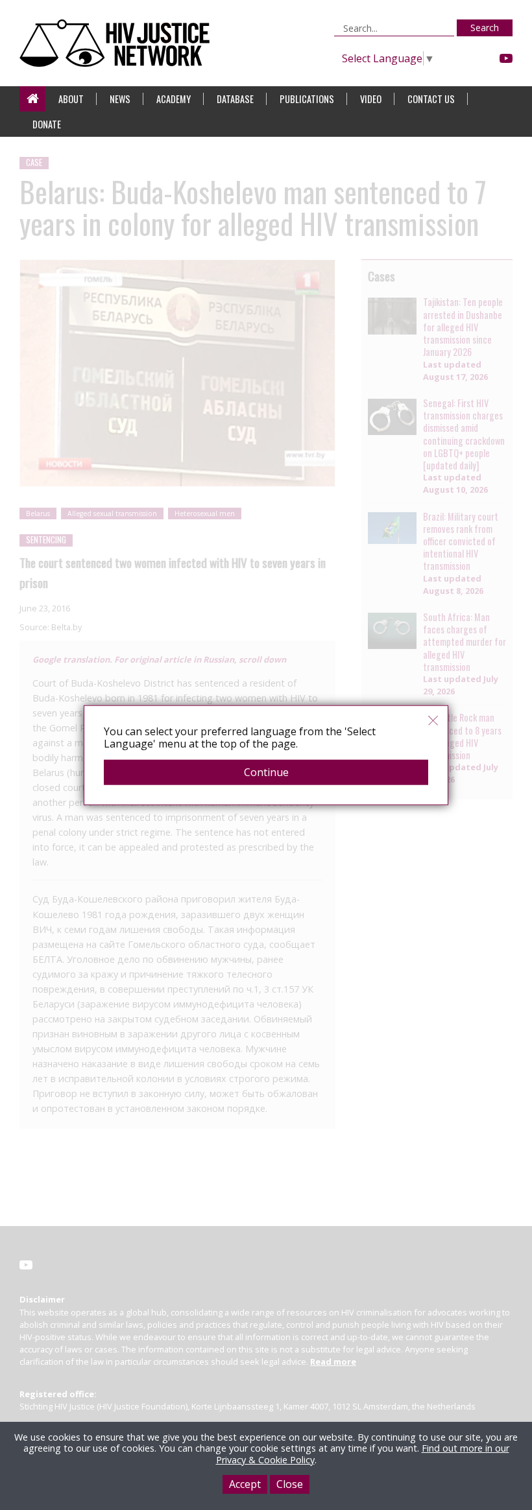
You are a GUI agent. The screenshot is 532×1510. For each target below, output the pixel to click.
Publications (307, 99)
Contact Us (431, 99)
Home (32, 99)
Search (484, 27)
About (71, 99)
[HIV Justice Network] (117, 43)
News (120, 99)
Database (235, 99)
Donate (46, 124)
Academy (173, 99)
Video (370, 99)
